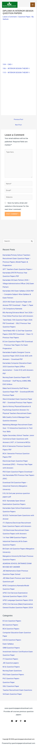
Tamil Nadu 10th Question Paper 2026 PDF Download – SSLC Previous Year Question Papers (17, 323)
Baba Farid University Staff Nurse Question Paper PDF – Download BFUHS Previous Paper (18, 391)
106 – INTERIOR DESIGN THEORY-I (16, 68)
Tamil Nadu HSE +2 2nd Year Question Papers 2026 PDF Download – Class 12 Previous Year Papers (18, 334)
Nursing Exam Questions (12, 671)
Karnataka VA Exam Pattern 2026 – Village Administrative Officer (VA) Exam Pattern (18, 283)
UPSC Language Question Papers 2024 (18, 600)
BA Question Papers (10, 625)
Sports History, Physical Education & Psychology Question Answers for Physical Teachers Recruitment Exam (17, 409)
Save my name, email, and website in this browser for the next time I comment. (17, 206)
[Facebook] (12, 721)
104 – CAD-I (7, 64)
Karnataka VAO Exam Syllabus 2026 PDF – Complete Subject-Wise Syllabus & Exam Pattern (18, 294)
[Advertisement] (18, 40)
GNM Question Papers (11, 648)
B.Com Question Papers (12, 621)
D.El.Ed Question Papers (12, 640)
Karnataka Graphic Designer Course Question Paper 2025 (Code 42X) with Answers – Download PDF (17, 355)
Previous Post (18, 119)
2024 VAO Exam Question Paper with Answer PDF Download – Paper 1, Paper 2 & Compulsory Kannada (18, 305)
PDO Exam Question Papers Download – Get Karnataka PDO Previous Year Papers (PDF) (18, 475)
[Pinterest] (21, 721)
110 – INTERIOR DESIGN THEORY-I (16, 72)
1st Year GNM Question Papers (15, 537)
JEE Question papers (11, 663)
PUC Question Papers (11, 678)
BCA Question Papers (11, 629)
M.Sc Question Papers (11, 667)
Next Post (18, 125)
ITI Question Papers (10, 659)
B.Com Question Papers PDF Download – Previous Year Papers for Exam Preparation (18, 345)
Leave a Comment (10, 17)
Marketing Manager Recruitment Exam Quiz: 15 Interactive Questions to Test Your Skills (17, 428)
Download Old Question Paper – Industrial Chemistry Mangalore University (15, 485)
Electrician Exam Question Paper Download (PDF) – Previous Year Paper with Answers (17, 464)
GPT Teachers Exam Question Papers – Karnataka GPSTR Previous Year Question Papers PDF (18, 272)
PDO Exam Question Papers (13, 674)
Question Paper (24, 17)
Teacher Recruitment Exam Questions (17, 690)
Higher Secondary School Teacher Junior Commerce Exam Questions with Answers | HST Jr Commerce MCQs (18, 438)
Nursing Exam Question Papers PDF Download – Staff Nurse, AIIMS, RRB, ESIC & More (17, 380)
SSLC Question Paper (11, 686)
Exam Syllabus (8, 644)
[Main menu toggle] (32, 4)
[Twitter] (16, 721)
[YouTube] (25, 721)
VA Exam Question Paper (12, 694)
